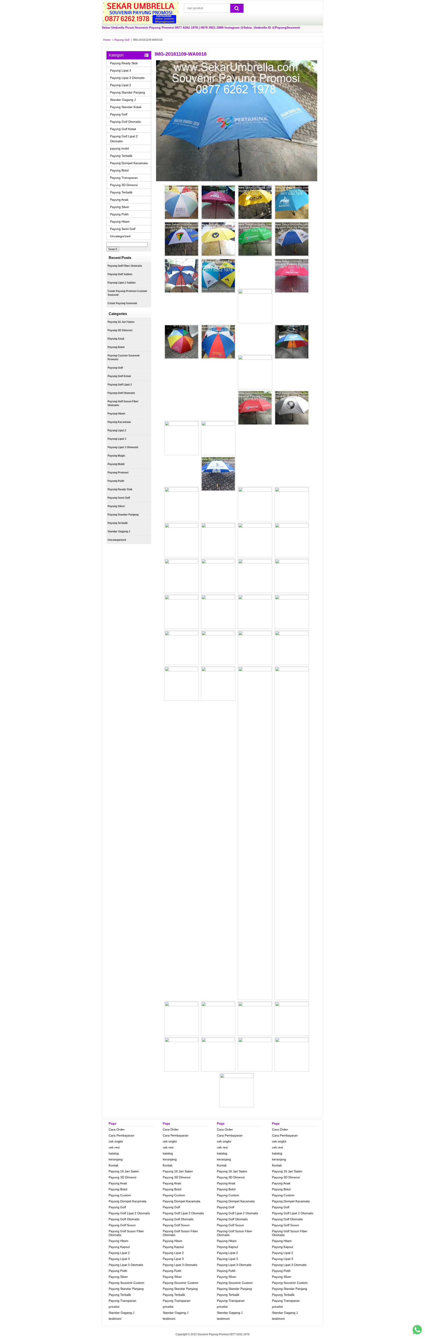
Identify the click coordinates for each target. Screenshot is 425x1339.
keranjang (116, 1159)
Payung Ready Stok (124, 63)
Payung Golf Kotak (123, 129)
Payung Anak (119, 199)
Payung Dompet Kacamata (129, 163)
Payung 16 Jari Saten (121, 321)
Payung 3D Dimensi (124, 185)
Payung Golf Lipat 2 (120, 384)
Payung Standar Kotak (125, 107)
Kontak (113, 1165)
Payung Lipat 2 (120, 85)
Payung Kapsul (119, 1247)
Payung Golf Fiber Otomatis (125, 265)
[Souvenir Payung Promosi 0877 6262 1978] (140, 22)
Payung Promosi (118, 472)
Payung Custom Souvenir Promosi (124, 357)
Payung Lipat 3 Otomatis (127, 78)
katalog (114, 1153)
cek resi (114, 1147)
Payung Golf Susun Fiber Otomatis (123, 403)
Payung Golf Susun (122, 1225)
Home (106, 39)
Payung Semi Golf (122, 229)
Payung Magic (116, 455)
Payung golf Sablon (120, 274)
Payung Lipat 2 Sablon (121, 282)
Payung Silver (119, 207)
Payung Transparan (124, 177)
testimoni (115, 1318)
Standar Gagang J (123, 99)
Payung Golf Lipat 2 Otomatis (124, 138)
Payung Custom (120, 1195)
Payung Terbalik (121, 156)
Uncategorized (120, 236)
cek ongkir (116, 1141)
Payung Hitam (120, 221)
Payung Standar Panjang (127, 92)
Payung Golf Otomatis (125, 121)
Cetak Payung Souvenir (122, 303)
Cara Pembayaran (121, 1135)
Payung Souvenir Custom (126, 1283)
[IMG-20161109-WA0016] (236, 180)
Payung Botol (119, 170)
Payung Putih (119, 214)
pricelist (114, 1306)
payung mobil (119, 148)
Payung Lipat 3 (120, 70)
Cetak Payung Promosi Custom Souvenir (127, 293)
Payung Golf (121, 39)
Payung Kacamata (119, 422)
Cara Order (117, 1129)
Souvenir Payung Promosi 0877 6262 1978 (223, 1334)
